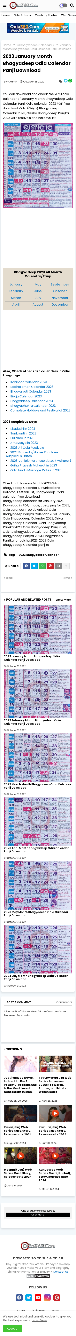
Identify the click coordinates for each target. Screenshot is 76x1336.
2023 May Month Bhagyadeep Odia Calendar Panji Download (36, 913)
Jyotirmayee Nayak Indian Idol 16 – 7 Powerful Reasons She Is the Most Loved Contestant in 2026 (20, 1085)
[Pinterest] (50, 566)
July (38, 298)
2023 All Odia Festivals (27, 447)
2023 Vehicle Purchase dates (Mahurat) (40, 460)
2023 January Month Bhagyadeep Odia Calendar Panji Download (32, 658)
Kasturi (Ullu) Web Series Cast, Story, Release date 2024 (52, 1130)
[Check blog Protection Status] (38, 1277)
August (38, 304)
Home (6, 15)
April (16, 304)
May (38, 284)
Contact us (60, 1272)
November (60, 298)
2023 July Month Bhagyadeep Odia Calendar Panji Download (36, 977)
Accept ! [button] (12, 1329)
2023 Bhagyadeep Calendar (32, 45)
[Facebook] (26, 566)
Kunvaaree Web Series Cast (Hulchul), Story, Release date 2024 (55, 1175)
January (16, 284)
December (60, 304)
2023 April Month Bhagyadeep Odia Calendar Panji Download (36, 850)
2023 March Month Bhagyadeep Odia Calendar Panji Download (37, 786)
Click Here (37, 1214)
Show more (63, 600)
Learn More (39, 1320)
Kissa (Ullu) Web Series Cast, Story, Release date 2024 (18, 1130)
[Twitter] (34, 566)
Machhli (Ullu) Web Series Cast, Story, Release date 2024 (18, 1173)
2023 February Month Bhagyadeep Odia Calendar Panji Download (32, 722)
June (38, 291)
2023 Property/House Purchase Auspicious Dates (32, 454)
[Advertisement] (38, 241)
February (16, 291)
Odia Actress (22, 15)
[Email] (58, 566)
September (60, 284)
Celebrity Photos (46, 15)
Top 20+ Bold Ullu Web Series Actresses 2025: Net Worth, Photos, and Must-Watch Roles (55, 1085)
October (60, 291)
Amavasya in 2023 (24, 443)
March (16, 298)
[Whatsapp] (42, 566)
